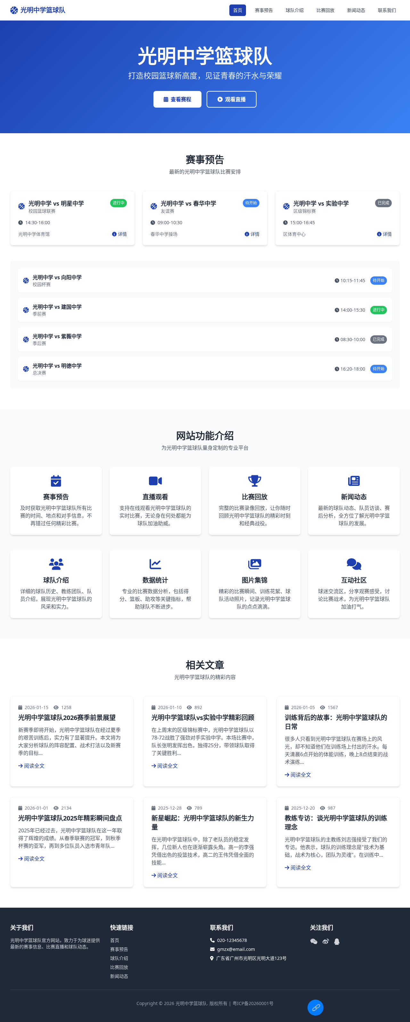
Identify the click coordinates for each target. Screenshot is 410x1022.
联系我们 (387, 10)
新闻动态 (356, 10)
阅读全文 (34, 765)
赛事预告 (264, 10)
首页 (237, 10)
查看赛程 (181, 99)
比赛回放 (325, 10)
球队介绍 (295, 10)
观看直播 (235, 99)
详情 (122, 234)
